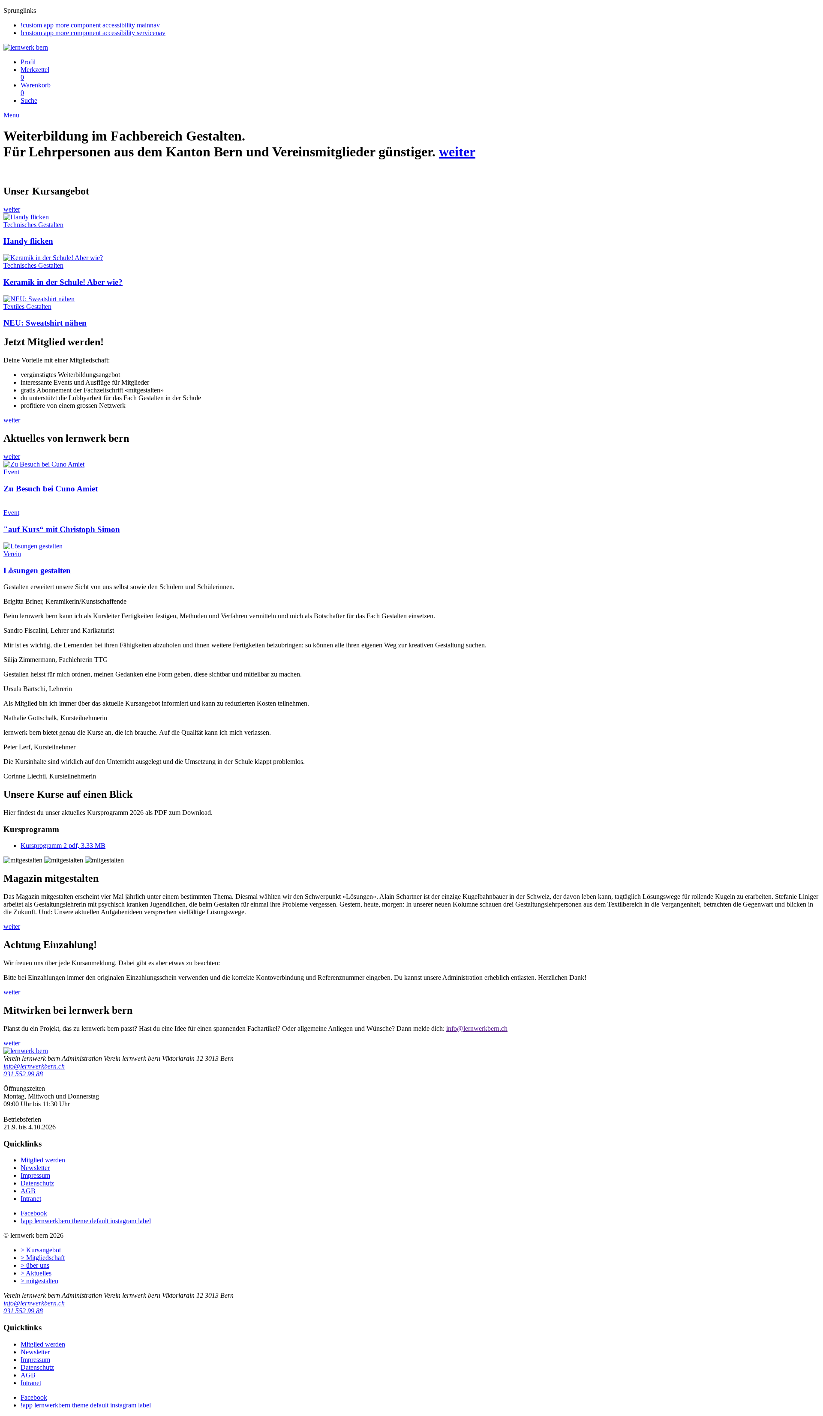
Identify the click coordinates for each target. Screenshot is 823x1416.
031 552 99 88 (23, 1074)
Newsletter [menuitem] (35, 1167)
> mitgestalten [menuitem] (39, 1280)
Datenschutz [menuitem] (37, 1183)
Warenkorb (36, 88)
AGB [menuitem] (28, 1190)
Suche (29, 100)
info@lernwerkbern (472, 1028)
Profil (28, 62)
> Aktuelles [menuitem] (36, 1273)
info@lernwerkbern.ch (34, 1066)
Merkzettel (35, 73)
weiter (457, 151)
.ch (503, 1028)
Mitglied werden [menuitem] (43, 1160)
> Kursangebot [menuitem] (41, 1250)
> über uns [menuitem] (35, 1265)
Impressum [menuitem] (35, 1175)
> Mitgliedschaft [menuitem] (43, 1257)
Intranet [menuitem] (31, 1198)
